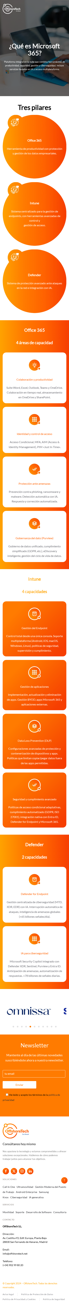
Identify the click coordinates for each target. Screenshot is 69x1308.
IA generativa (36, 1197)
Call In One (9, 1186)
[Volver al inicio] (11, 9)
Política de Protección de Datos (37, 1294)
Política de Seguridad (54, 1299)
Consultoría (59, 1212)
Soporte (20, 1212)
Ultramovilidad (25, 1186)
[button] (64, 9)
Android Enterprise (26, 1191)
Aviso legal (8, 1294)
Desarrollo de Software (38, 1212)
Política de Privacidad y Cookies (19, 1299)
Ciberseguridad (18, 1197)
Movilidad (8, 1212)
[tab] (13, 1026)
